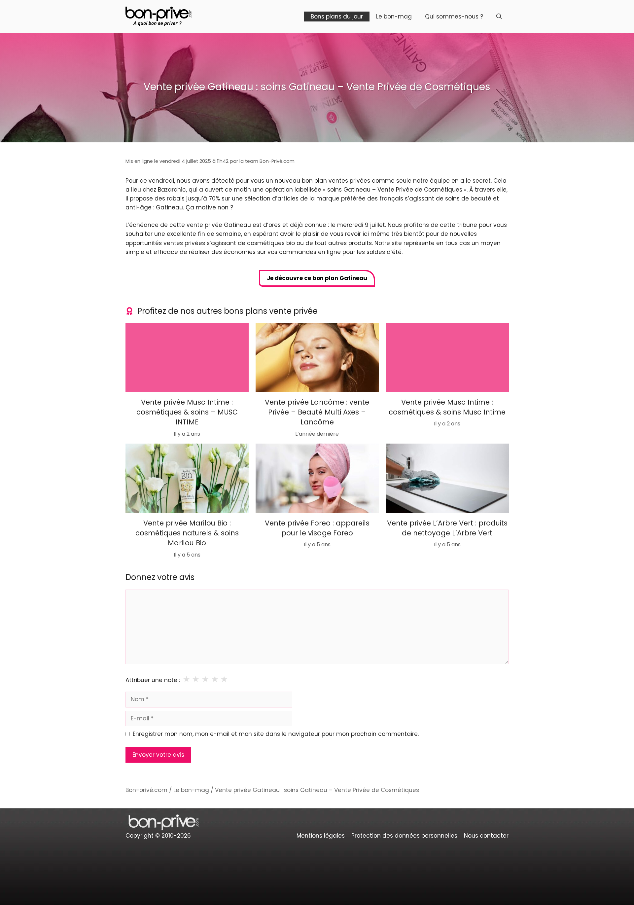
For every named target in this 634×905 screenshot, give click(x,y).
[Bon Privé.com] (158, 16)
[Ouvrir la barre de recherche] (499, 16)
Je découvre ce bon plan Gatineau (317, 278)
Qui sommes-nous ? (454, 16)
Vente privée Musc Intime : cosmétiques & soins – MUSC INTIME (187, 412)
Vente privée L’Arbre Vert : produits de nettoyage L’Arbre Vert (447, 527)
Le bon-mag (394, 16)
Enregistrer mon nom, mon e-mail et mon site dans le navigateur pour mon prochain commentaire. (276, 734)
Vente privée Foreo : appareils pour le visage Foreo (317, 527)
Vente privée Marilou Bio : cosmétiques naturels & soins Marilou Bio (187, 533)
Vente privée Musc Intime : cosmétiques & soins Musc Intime (447, 406)
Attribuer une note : (152, 680)
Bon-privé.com (146, 790)
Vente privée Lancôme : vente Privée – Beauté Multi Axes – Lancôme (317, 412)
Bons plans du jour (337, 16)
